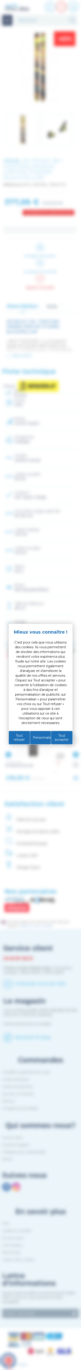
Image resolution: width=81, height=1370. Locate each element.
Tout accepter (62, 737)
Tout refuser (19, 737)
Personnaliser (42, 738)
